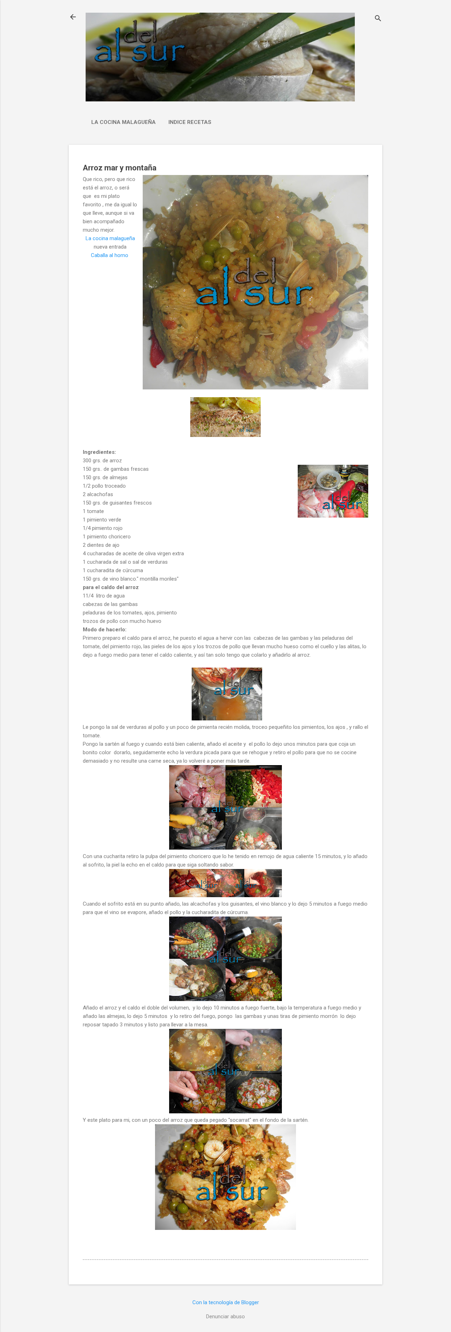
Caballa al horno (110, 255)
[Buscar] (378, 19)
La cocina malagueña (123, 122)
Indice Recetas (189, 122)
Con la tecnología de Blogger (225, 1302)
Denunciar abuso (225, 1316)
